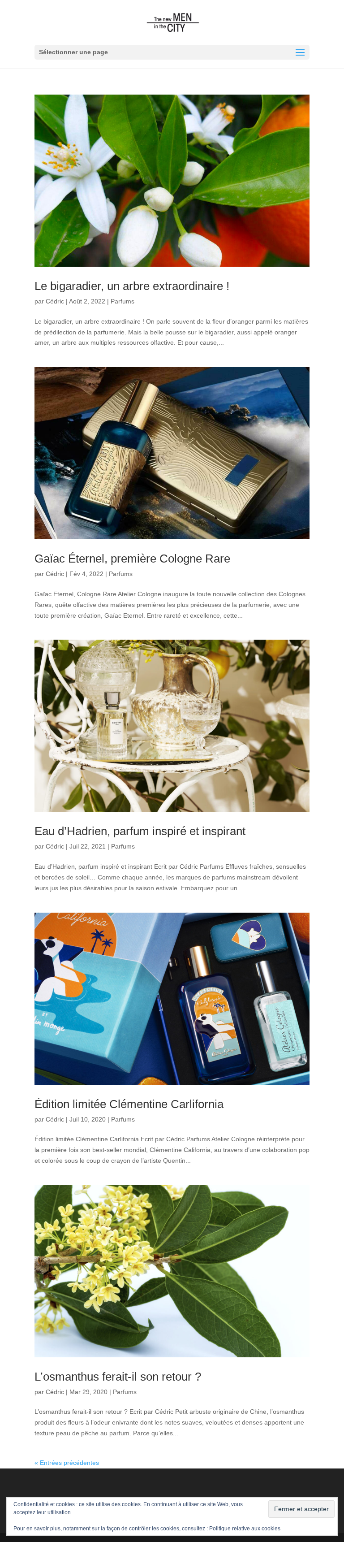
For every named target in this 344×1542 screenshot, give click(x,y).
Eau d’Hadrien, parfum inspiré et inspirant (139, 831)
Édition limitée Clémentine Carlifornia (129, 1104)
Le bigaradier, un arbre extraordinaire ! (131, 286)
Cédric (55, 301)
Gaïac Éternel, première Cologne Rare (132, 558)
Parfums (122, 301)
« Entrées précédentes (66, 1462)
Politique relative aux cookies (244, 1528)
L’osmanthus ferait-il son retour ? (117, 1376)
